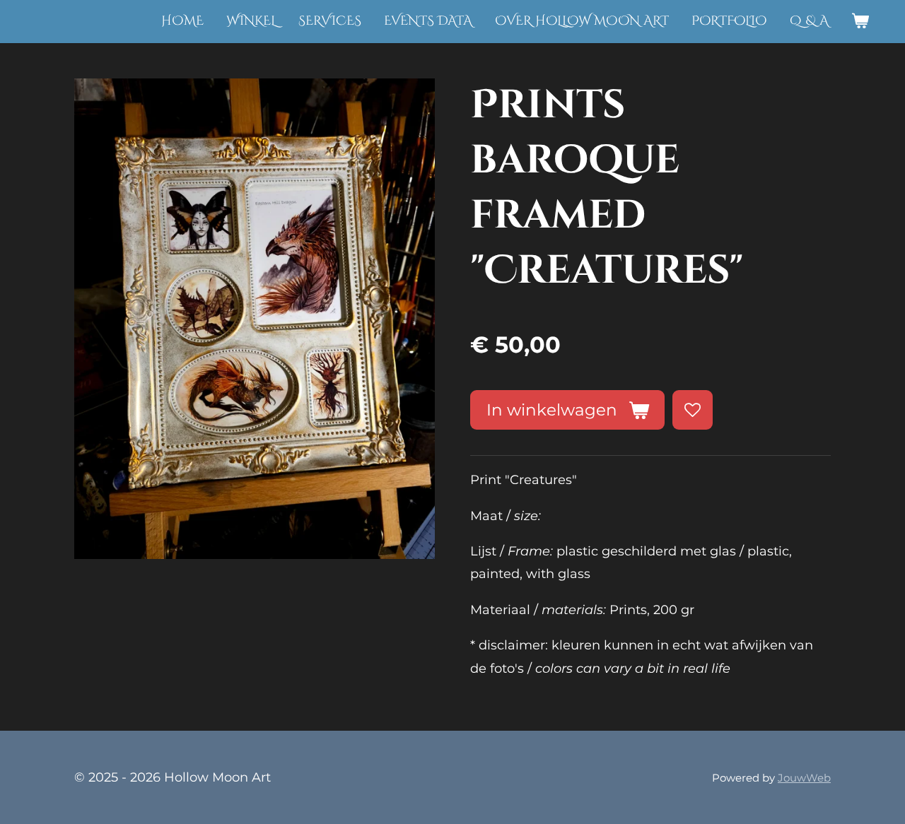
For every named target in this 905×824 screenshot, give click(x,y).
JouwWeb (804, 777)
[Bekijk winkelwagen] (860, 21)
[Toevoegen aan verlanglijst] (692, 410)
